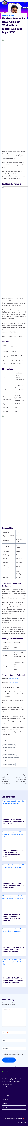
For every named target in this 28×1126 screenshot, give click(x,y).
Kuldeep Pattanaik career (9, 744)
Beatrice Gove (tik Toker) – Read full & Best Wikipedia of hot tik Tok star (13, 885)
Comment (6, 1009)
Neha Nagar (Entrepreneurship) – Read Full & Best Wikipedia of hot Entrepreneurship (21, 779)
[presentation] (14, 808)
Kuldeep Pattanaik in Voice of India (11, 757)
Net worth (12, 15)
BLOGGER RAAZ (7, 36)
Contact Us (5, 1100)
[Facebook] (15, 1122)
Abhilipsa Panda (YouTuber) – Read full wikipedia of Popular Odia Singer (13, 949)
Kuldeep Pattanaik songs (9, 764)
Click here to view (14, 678)
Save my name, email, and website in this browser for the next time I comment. (14, 1053)
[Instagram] (25, 1122)
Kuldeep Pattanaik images (9, 751)
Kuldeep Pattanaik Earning (9, 747)
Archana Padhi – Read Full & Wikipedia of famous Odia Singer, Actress (6, 778)
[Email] (21, 1122)
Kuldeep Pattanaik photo (9, 761)
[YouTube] (18, 1122)
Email (5, 1041)
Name (5, 1033)
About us (4, 1107)
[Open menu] (25, 3)
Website (5, 1048)
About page (5, 1096)
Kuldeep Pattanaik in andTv (9, 754)
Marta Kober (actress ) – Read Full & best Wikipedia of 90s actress (13, 822)
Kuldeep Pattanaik (7, 741)
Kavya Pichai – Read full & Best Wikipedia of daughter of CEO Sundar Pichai (13, 980)
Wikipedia (5, 15)
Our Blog (4, 1104)
